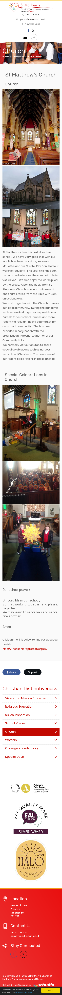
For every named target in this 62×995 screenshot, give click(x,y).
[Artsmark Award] (31, 788)
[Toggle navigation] (25, 37)
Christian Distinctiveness (28, 56)
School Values (15, 723)
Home (5, 56)
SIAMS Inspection (17, 715)
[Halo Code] (31, 860)
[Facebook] (28, 30)
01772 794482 (32, 14)
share (12, 672)
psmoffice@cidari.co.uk (33, 19)
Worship (11, 740)
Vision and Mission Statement (26, 698)
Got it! (50, 990)
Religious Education (19, 707)
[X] (33, 30)
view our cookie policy (23, 992)
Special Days (14, 757)
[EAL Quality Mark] (31, 819)
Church (10, 732)
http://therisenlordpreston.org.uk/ (24, 649)
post (33, 672)
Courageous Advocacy (22, 748)
